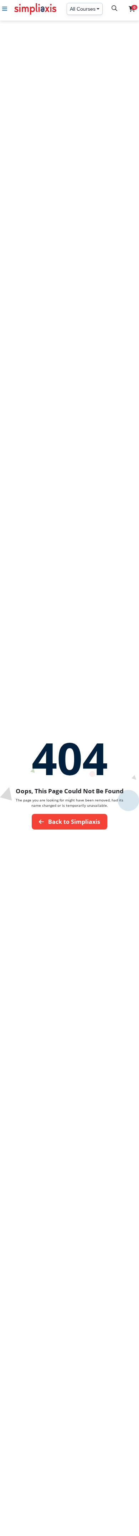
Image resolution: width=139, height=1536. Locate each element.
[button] (132, 9)
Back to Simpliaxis (73, 822)
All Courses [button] (83, 9)
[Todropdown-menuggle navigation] (4, 8)
